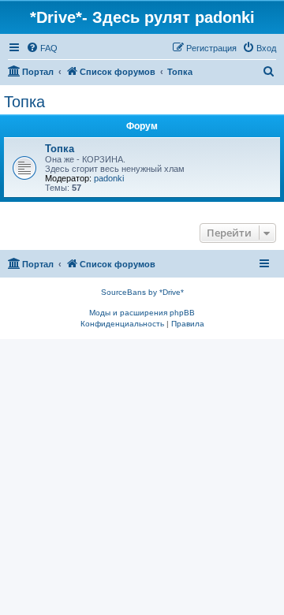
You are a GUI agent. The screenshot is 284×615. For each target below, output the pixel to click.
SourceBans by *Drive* (142, 292)
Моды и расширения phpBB (142, 312)
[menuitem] (42, 48)
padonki (109, 178)
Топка (24, 101)
